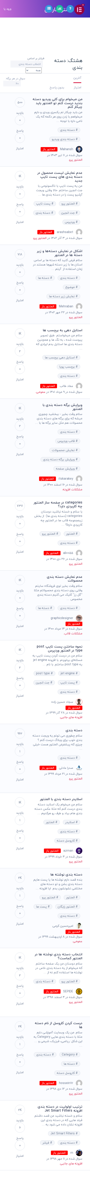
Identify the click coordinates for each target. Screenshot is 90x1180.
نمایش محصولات (64, 450)
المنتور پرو (68, 203)
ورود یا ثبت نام (7, 26)
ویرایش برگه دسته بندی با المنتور (62, 407)
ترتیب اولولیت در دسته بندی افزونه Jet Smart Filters (60, 1108)
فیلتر (46, 1142)
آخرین (77, 77)
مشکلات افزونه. (72, 489)
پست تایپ (43, 203)
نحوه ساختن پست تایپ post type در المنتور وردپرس (59, 648)
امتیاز (77, 87)
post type (43, 673)
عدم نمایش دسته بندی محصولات (64, 579)
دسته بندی (68, 130)
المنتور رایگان (67, 906)
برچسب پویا (67, 366)
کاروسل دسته (66, 840)
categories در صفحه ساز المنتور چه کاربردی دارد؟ (58, 504)
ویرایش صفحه (66, 468)
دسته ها (44, 278)
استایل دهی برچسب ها (60, 357)
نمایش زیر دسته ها (62, 296)
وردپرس (70, 222)
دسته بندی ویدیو (64, 139)
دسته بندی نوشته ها (66, 874)
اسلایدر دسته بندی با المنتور (61, 799)
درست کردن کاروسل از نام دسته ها (58, 1025)
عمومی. (40, 392)
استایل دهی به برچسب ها (62, 330)
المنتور (71, 533)
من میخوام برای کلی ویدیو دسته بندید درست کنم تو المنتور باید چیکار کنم (57, 103)
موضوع (70, 287)
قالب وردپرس (67, 441)
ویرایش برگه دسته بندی (59, 459)
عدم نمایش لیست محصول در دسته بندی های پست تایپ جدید (59, 176)
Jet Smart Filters (63, 1133)
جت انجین (68, 212)
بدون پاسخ (57, 87)
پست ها (42, 906)
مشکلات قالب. (72, 633)
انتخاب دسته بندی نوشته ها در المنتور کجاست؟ (58, 956)
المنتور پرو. (75, 159)
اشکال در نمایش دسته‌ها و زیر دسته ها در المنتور (59, 253)
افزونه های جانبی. (70, 717)
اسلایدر (70, 822)
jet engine (68, 673)
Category (69, 1054)
